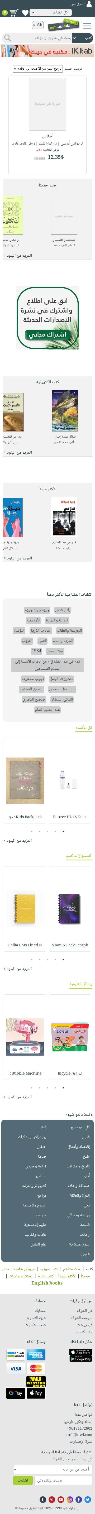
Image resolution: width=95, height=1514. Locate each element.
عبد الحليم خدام (47, 709)
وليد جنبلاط (63, 548)
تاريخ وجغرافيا (78, 1166)
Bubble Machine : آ (25, 1074)
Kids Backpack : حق (25, 817)
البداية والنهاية (57, 620)
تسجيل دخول (77, 4)
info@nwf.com (79, 1435)
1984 (36, 651)
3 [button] (47, 831)
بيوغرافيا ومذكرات (32, 1137)
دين (87, 1205)
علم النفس (38, 1244)
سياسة (41, 1215)
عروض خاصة (24, 1269)
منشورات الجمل (61, 679)
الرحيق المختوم (31, 689)
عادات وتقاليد (35, 1234)
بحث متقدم (72, 1269)
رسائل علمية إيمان (65, 437)
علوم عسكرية (79, 1244)
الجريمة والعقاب (69, 630)
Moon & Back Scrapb (69, 945)
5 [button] (32, 831)
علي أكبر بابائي (9, 442)
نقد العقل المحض (62, 689)
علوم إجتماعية (35, 1225)
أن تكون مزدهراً (10, 240)
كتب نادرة (46, 1276)
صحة (42, 1156)
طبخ (86, 1156)
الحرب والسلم (63, 641)
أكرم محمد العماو (64, 442)
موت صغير (55, 651)
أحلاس (47, 136)
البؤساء (19, 630)
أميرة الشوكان (8, 245)
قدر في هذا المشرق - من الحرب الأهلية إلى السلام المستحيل (47, 665)
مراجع (41, 1195)
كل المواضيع (80, 1127)
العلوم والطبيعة (34, 1205)
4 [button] (40, 831)
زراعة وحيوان (35, 1166)
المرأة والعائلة (80, 1195)
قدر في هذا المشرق (64, 542)
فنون (86, 1137)
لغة (43, 1127)
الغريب (27, 641)
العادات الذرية (40, 630)
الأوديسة (33, 620)
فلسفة (85, 1225)
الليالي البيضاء (62, 699)
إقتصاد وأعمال (79, 1147)
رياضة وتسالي (78, 1215)
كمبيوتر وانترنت (34, 1186)
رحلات (85, 1234)
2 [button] (55, 831)
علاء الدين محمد (63, 245)
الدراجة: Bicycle (70, 1074)
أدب (87, 1176)
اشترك (23, 1480)
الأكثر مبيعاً (67, 1276)
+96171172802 (79, 1429)
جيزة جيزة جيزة (37, 610)
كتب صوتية (49, 1269)
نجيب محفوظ (33, 679)
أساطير (40, 1176)
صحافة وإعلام (79, 1186)
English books (47, 1283)
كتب (89, 1269)
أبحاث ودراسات (21, 1276)
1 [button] (63, 831)
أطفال (41, 1147)
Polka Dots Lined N (25, 945)
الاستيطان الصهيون (64, 240)
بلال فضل (8, 548)
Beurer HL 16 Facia (70, 817)
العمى (42, 641)
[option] (70, 780)
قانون (85, 1254)
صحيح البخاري (33, 699)
